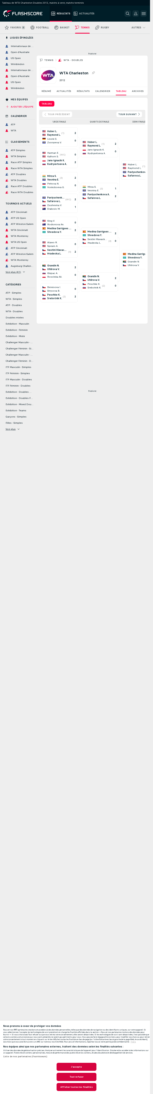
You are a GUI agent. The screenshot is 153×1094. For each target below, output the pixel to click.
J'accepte (76, 1066)
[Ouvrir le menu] (143, 13)
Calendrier (102, 91)
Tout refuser (76, 1076)
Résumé (46, 91)
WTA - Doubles (73, 60)
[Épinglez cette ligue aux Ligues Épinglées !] (93, 73)
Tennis (48, 60)
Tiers (133, 1042)
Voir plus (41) (13, 272)
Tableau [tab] (46, 103)
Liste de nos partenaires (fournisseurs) (25, 1056)
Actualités (64, 91)
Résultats (83, 91)
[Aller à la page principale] (25, 13)
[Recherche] (128, 13)
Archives (138, 91)
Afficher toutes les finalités (76, 1087)
